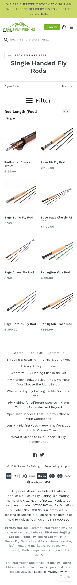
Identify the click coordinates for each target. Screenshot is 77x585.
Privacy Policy (31, 366)
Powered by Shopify (57, 466)
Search (18, 353)
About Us (35, 353)
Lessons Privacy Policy (50, 572)
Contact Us (56, 353)
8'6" (12, 119)
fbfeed (51, 366)
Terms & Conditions (55, 359)
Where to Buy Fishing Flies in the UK (38, 373)
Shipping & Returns (21, 359)
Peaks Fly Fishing (28, 466)
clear (66, 111)
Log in (52, 27)
